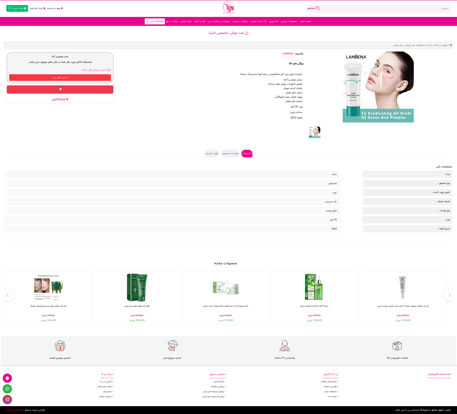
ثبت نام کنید (36, 8)
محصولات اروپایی (289, 21)
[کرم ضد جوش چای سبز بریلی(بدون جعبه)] (48, 287)
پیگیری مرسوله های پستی (213, 391)
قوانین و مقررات (330, 386)
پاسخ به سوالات (105, 396)
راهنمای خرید (219, 381)
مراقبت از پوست (240, 21)
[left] (449, 294)
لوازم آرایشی (186, 21)
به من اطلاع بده (60, 77)
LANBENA (287, 53)
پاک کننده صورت (258, 21)
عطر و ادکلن (199, 21)
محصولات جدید (330, 391)
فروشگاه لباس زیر (155, 21)
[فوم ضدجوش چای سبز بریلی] (137, 287)
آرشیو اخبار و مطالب (329, 381)
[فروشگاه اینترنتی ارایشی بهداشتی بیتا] (228, 7)
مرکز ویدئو (107, 391)
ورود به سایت (53, 8)
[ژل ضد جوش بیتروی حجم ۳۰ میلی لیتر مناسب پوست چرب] (403, 287)
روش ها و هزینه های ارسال (213, 396)
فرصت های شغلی (104, 386)
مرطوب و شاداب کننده (437, 45)
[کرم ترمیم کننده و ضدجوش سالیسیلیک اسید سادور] (225, 287)
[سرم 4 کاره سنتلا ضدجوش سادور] (314, 287)
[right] (7, 294)
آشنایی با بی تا (106, 381)
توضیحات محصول (230, 153)
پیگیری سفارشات (217, 386)
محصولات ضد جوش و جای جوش (409, 45)
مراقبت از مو (172, 21)
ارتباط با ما (332, 396)
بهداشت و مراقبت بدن (219, 21)
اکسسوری (273, 21)
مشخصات (247, 153)
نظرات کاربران (211, 153)
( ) (15, 8)
